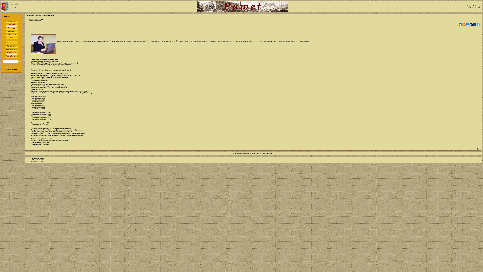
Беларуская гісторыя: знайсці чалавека (44, 61)
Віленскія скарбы (37, 89)
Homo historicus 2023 (38, 107)
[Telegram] (478, 24)
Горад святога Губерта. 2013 (40, 144)
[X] (471, 24)
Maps (240, 153)
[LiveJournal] (474, 24)
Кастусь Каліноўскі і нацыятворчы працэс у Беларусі (49, 140)
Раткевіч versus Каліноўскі (40, 79)
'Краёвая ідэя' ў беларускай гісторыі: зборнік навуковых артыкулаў (54, 63)
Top (478, 149)
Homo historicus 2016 (38, 102)
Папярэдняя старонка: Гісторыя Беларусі (40, 15)
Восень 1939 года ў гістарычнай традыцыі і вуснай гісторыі (51, 131)
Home (235, 153)
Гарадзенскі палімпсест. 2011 (41, 117)
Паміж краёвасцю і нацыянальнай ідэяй (44, 59)
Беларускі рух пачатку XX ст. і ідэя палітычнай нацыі (49, 87)
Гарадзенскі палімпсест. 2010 (41, 116)
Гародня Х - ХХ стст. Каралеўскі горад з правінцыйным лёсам (52, 70)
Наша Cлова (256, 153)
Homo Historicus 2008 (38, 96)
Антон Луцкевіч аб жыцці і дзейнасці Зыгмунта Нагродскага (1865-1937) (55, 75)
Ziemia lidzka (246, 153)
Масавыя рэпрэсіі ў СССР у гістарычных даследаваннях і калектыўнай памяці (58, 133)
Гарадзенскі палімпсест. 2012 (41, 119)
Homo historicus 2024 (38, 109)
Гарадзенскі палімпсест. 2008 (41, 112)
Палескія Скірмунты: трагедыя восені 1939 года (47, 84)
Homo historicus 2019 (38, 103)
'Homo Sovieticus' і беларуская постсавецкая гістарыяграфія (52, 86)
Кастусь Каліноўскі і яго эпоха (41, 139)
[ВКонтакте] (460, 24)
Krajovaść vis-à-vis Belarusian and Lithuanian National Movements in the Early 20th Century (61, 93)
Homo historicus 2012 (38, 100)
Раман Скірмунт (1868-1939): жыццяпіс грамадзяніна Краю (51, 64)
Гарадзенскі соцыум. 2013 (40, 123)
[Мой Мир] (467, 24)
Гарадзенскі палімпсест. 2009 (41, 114)
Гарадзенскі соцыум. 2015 (40, 124)
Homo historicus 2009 (38, 98)
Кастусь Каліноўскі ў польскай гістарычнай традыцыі (49, 77)
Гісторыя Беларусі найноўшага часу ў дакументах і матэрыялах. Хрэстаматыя (57, 130)
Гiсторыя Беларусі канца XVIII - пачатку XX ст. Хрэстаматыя (51, 128)
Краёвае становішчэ (38, 82)
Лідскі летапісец (266, 153)
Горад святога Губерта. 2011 (40, 142)
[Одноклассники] (464, 24)
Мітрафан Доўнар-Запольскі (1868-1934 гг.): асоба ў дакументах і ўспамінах (57, 135)
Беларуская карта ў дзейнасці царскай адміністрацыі (49, 73)
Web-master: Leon (37, 158)
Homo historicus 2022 (38, 105)
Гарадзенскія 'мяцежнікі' (39, 80)
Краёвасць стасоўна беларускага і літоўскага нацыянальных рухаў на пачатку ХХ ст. (60, 91)
